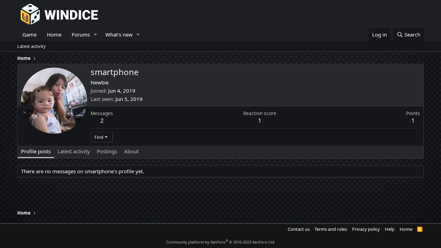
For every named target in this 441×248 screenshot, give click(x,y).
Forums (81, 34)
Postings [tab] (107, 151)
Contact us (299, 229)
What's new (119, 34)
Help (389, 229)
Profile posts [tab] (36, 151)
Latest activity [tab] (74, 151)
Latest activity (31, 46)
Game (29, 34)
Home (54, 34)
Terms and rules (331, 229)
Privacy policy (366, 229)
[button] (95, 34)
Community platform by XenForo (220, 242)
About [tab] (131, 151)
